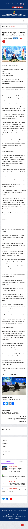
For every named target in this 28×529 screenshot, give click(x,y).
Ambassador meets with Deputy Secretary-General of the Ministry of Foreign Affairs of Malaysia (16, 470)
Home (3, 26)
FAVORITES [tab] (8, 461)
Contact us (4, 454)
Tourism (4, 446)
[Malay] (23, 3)
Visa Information (6, 451)
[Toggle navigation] (2, 20)
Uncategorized (13, 466)
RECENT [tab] (21, 461)
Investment (4, 443)
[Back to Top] (22, 525)
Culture (4, 449)
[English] (21, 3)
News (7, 26)
